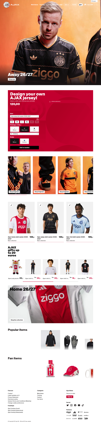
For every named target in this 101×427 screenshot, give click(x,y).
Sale (61, 5)
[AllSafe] (80, 419)
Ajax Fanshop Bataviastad (15, 412)
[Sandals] (80, 415)
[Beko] (86, 419)
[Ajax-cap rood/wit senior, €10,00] (71, 368)
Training (42, 5)
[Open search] (97, 5)
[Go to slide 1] (22, 324)
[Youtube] (79, 405)
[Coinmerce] (68, 419)
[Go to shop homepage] (11, 5)
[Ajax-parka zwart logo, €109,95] (50, 339)
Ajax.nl (67, 5)
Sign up (69, 397)
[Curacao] (68, 415)
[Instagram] (71, 405)
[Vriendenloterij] (74, 415)
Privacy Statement (13, 397)
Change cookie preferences (16, 403)
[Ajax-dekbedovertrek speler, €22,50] (50, 368)
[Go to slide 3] (79, 324)
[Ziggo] (68, 412)
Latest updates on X (13, 395)
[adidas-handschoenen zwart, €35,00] (71, 339)
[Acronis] (86, 412)
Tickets (74, 5)
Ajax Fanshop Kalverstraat (15, 410)
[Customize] (11, 205)
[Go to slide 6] (74, 379)
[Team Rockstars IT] (86, 415)
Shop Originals (14, 192)
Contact (10, 393)
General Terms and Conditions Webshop (19, 401)
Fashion (48, 5)
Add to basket (24, 148)
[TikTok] (83, 405)
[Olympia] (74, 419)
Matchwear (34, 5)
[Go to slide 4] (67, 351)
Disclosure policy (13, 399)
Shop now (12, 79)
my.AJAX (90, 5)
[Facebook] (75, 405)
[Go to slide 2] (50, 324)
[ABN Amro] (80, 412)
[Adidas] (74, 412)
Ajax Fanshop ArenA (14, 408)
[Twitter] (67, 405)
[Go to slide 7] (87, 379)
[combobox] (24, 116)
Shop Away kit (89, 192)
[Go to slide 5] (84, 351)
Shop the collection (17, 320)
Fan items (55, 5)
